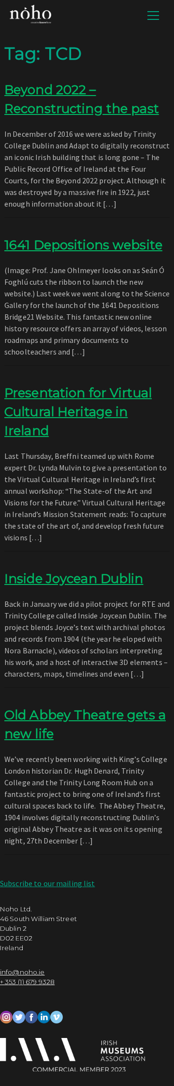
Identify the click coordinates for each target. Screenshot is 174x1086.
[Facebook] (31, 1016)
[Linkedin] (44, 1016)
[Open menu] (153, 15)
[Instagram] (6, 1016)
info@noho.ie (22, 972)
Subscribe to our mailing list (47, 883)
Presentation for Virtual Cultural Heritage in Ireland (78, 411)
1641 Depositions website (83, 245)
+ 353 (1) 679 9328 (27, 982)
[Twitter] (19, 1016)
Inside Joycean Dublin (74, 578)
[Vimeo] (56, 1016)
